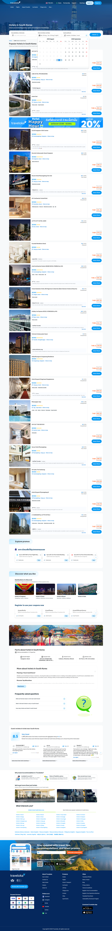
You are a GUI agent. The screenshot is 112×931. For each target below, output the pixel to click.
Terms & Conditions (87, 888)
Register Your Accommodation (90, 890)
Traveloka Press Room (87, 896)
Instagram (47, 900)
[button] (90, 3)
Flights (64, 879)
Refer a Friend (85, 879)
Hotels (64, 877)
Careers (44, 885)
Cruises (64, 893)
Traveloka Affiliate (86, 877)
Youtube (47, 906)
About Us (44, 888)
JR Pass (64, 888)
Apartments (65, 899)
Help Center (45, 882)
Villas (63, 896)
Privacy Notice (86, 885)
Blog (83, 882)
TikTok (46, 903)
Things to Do (65, 890)
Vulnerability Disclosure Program (90, 899)
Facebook (47, 896)
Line (46, 913)
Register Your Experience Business (91, 893)
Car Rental (65, 885)
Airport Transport (66, 882)
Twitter (46, 910)
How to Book (45, 877)
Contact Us (45, 879)
